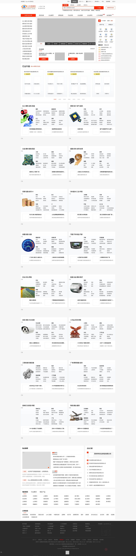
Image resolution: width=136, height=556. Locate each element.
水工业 (27, 33)
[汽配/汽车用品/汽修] (76, 245)
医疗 (31, 43)
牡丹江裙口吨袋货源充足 (35, 214)
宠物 (29, 48)
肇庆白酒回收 (32, 300)
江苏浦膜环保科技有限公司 (57, 132)
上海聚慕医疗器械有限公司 (105, 303)
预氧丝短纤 (102, 49)
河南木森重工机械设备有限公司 (84, 260)
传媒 (31, 56)
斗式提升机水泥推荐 (82, 257)
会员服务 (109, 15)
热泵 (26, 36)
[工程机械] (28, 373)
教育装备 (27, 53)
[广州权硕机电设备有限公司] (92, 144)
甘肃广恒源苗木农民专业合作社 (58, 303)
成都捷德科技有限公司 (56, 346)
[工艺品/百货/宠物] (76, 330)
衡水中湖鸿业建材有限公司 (35, 174)
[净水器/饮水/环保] (76, 202)
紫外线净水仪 (77, 10)
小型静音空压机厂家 (105, 257)
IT (30, 31)
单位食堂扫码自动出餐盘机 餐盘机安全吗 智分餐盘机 (65, 343)
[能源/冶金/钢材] (76, 288)
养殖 (28, 41)
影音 (28, 56)
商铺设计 (111, 24)
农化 (26, 41)
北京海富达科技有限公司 (76, 71)
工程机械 (24, 51)
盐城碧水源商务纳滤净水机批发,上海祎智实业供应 (64, 171)
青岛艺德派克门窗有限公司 (83, 346)
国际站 (113, 1)
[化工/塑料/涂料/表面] (28, 117)
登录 (68, 1)
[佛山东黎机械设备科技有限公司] (44, 144)
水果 (31, 41)
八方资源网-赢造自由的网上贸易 (33, 7)
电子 (26, 23)
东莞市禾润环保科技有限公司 (83, 217)
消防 (26, 46)
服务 (28, 58)
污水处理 (29, 46)
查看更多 (92, 48)
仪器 (28, 36)
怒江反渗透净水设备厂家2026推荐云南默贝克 (111, 214)
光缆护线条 (80, 129)
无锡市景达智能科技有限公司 (58, 260)
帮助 (103, 1)
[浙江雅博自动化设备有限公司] (44, 358)
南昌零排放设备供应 (57, 129)
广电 (23, 53)
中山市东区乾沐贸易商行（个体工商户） (37, 303)
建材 (26, 26)
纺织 (26, 28)
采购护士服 (102, 51)
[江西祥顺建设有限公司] (44, 315)
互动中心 (90, 1)
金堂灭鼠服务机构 (81, 300)
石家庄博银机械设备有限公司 (58, 388)
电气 (28, 23)
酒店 (31, 26)
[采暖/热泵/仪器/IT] (28, 245)
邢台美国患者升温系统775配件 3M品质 (109, 300)
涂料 (28, 21)
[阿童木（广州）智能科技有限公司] (44, 272)
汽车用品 (27, 38)
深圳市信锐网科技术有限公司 (106, 56)
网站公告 (106, 45)
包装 (26, 31)
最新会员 (100, 45)
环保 (31, 33)
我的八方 (81, 1)
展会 (26, 58)
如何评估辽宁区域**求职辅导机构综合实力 (39, 385)
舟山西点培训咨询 (81, 385)
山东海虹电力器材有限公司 (83, 132)
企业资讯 (89, 15)
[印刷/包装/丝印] (28, 202)
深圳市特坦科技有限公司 (105, 132)
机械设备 (29, 51)
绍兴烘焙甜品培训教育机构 (106, 385)
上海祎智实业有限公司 (56, 174)
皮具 (31, 28)
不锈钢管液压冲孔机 (67, 10)
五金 (23, 26)
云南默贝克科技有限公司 (105, 217)
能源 (23, 43)
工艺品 (24, 48)
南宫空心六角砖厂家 (34, 171)
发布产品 (101, 24)
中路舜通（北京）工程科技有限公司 (37, 132)
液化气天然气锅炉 (85, 10)
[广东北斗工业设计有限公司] (44, 187)
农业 (23, 41)
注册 (111, 20)
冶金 (26, 43)
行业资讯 (70, 15)
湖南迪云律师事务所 (104, 60)
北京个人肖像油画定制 (105, 343)
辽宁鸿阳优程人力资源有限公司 (36, 388)
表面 (31, 21)
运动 (31, 53)
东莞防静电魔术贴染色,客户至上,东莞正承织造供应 (112, 171)
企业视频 (80, 15)
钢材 (28, 43)
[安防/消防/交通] (28, 330)
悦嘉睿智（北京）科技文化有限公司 (107, 346)
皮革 (28, 28)
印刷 (23, 31)
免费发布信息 (110, 7)
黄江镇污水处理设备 (82, 214)
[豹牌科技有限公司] (44, 229)
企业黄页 (51, 15)
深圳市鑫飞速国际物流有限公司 (31, 71)
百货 (27, 48)
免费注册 (74, 1)
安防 (23, 46)
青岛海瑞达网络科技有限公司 (58, 217)
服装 (23, 28)
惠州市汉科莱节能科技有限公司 (106, 260)
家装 (28, 26)
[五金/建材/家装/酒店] (28, 159)
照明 (23, 23)
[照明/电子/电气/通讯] (76, 117)
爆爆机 (92, 10)
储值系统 (98, 10)
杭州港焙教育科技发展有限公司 (84, 388)
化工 (23, 21)
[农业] (28, 288)
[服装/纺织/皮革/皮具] (76, 159)
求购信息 (60, 15)
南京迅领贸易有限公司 (104, 58)
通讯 (31, 23)
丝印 (28, 31)
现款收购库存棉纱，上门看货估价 (106, 47)
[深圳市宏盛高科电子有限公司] (92, 315)
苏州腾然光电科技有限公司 (35, 260)
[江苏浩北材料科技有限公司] (92, 229)
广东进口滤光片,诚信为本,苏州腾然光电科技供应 (41, 257)
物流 (23, 58)
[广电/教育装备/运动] (76, 373)
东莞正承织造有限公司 (104, 174)
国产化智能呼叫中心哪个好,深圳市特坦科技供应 (111, 129)
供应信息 (41, 15)
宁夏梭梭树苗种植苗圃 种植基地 (60, 300)
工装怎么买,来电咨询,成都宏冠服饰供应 (87, 171)
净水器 (24, 33)
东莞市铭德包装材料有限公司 (35, 217)
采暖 (23, 36)
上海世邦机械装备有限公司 (35, 346)
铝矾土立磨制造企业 (34, 343)
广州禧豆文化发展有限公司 (105, 54)
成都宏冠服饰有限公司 (82, 174)
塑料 (26, 21)
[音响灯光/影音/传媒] (28, 416)
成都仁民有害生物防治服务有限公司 (85, 303)
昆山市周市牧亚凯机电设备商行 (55, 71)
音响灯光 (24, 56)
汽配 (23, 38)
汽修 (31, 38)
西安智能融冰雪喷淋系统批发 (36, 129)
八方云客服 (99, 15)
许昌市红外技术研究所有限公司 (101, 71)
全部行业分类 (28, 15)
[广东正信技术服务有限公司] (92, 187)
